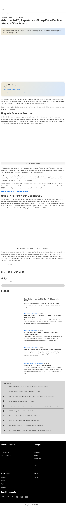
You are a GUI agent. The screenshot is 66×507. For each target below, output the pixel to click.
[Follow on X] (12, 497)
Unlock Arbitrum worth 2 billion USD (15, 92)
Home (2, 13)
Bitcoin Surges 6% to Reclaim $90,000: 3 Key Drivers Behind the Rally (42, 316)
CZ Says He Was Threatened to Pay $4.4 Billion (21, 401)
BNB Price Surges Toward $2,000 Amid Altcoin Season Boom (25, 411)
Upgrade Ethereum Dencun (12, 89)
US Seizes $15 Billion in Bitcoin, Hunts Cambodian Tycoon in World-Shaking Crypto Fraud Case (33, 406)
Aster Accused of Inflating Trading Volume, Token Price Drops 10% (26, 425)
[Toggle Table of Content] (33, 87)
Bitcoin (28, 313)
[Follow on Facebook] (3, 497)
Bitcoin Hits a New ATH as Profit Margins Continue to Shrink (24, 420)
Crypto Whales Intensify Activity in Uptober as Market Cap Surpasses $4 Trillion (30, 430)
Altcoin (28, 330)
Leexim (21, 17)
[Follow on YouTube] (22, 497)
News (7, 13)
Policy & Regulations (38, 363)
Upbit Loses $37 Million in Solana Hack (37, 365)
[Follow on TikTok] (8, 497)
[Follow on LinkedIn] (17, 497)
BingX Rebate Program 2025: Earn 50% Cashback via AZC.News (42, 300)
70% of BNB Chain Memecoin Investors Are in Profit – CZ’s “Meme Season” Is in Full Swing (32, 396)
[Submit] (62, 9)
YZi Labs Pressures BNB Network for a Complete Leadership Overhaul (41, 333)
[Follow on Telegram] (26, 497)
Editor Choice (34, 313)
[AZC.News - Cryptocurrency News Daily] (33, 3)
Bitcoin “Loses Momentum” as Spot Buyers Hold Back (42, 349)
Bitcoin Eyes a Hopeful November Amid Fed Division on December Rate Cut (28, 386)
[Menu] (2, 4)
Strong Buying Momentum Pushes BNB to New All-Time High (24, 415)
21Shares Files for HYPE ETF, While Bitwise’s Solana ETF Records (25, 391)
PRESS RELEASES (31, 297)
